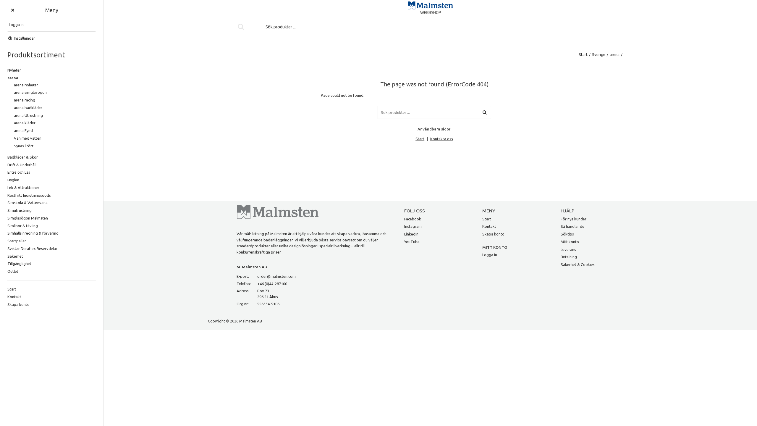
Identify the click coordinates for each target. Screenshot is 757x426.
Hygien (13, 180)
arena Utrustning (28, 115)
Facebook (412, 219)
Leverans (568, 249)
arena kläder (24, 123)
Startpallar (16, 241)
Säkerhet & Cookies (578, 264)
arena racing (24, 100)
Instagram (413, 226)
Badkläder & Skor (22, 157)
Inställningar (24, 38)
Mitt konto (570, 242)
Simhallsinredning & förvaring (33, 233)
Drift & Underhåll (21, 165)
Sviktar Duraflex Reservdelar (32, 248)
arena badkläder (28, 108)
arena (12, 78)
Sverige (598, 54)
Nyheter (14, 70)
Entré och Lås (18, 172)
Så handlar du (572, 226)
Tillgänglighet (19, 264)
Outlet (12, 271)
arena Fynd (23, 130)
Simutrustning (19, 210)
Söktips (567, 234)
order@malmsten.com (276, 276)
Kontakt (14, 297)
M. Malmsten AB (252, 267)
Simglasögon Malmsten (27, 218)
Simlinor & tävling (22, 226)
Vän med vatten (27, 138)
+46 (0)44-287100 (272, 284)
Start (11, 289)
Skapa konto (18, 304)
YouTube (412, 242)
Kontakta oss (441, 139)
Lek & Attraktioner (23, 187)
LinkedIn (411, 234)
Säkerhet (15, 256)
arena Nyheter (26, 85)
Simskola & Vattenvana (27, 203)
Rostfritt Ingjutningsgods (29, 195)
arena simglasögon (30, 92)
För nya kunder (573, 219)
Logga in (489, 255)
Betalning (569, 257)
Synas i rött (23, 146)
